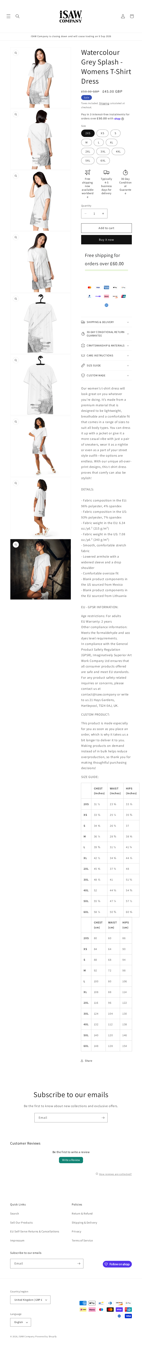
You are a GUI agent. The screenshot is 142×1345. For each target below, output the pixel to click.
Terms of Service (82, 1240)
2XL (87, 151)
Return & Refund (82, 1213)
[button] (8, 16)
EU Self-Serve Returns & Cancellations (34, 1231)
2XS (87, 133)
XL (111, 142)
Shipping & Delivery (84, 1222)
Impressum (17, 1240)
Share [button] (88, 1060)
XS (102, 133)
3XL (103, 151)
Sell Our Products (21, 1222)
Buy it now (106, 240)
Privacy (76, 1231)
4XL (118, 151)
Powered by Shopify (46, 1336)
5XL (87, 160)
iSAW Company (27, 1336)
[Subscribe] (103, 1118)
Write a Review (71, 1160)
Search (14, 1213)
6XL (103, 160)
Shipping (104, 103)
